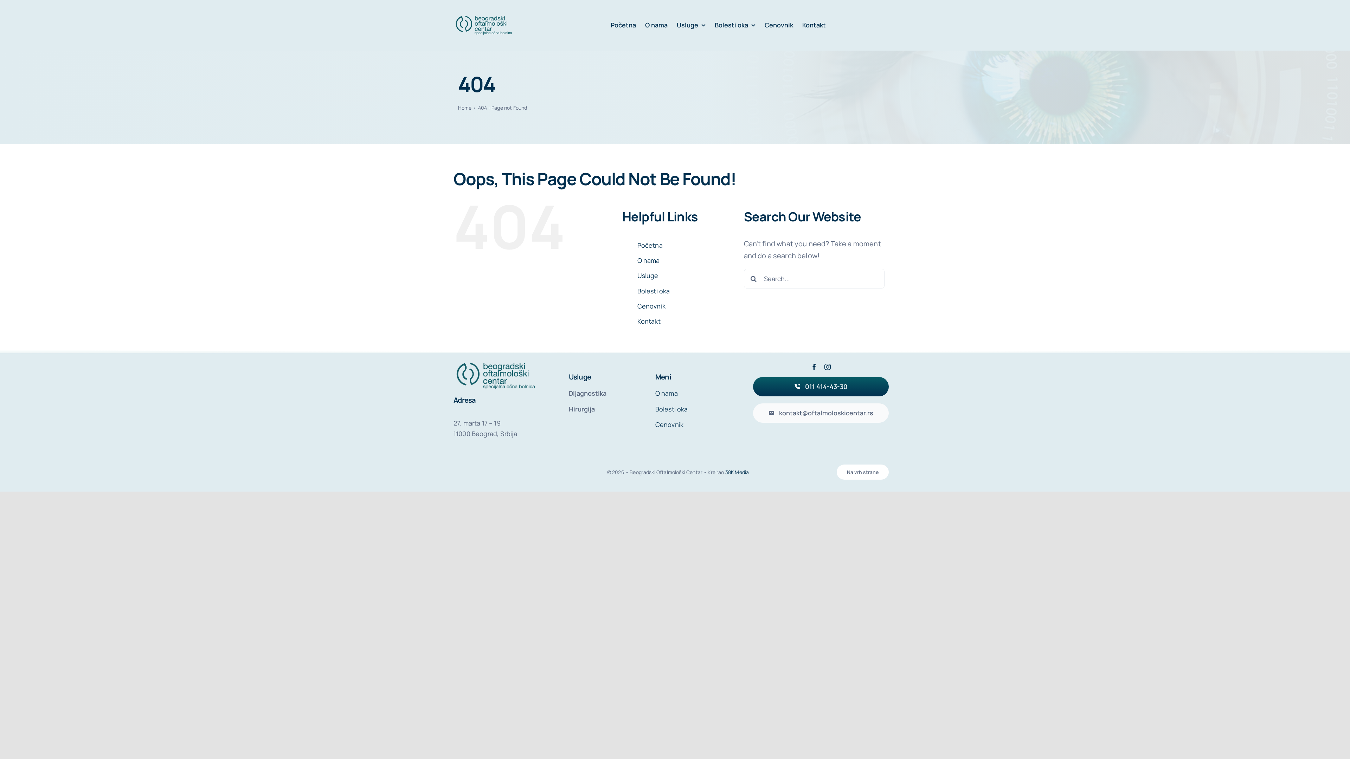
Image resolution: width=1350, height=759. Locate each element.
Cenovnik (651, 306)
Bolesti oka (653, 291)
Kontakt (649, 321)
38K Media (737, 472)
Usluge (647, 275)
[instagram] (827, 367)
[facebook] (814, 367)
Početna (650, 245)
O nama (648, 260)
